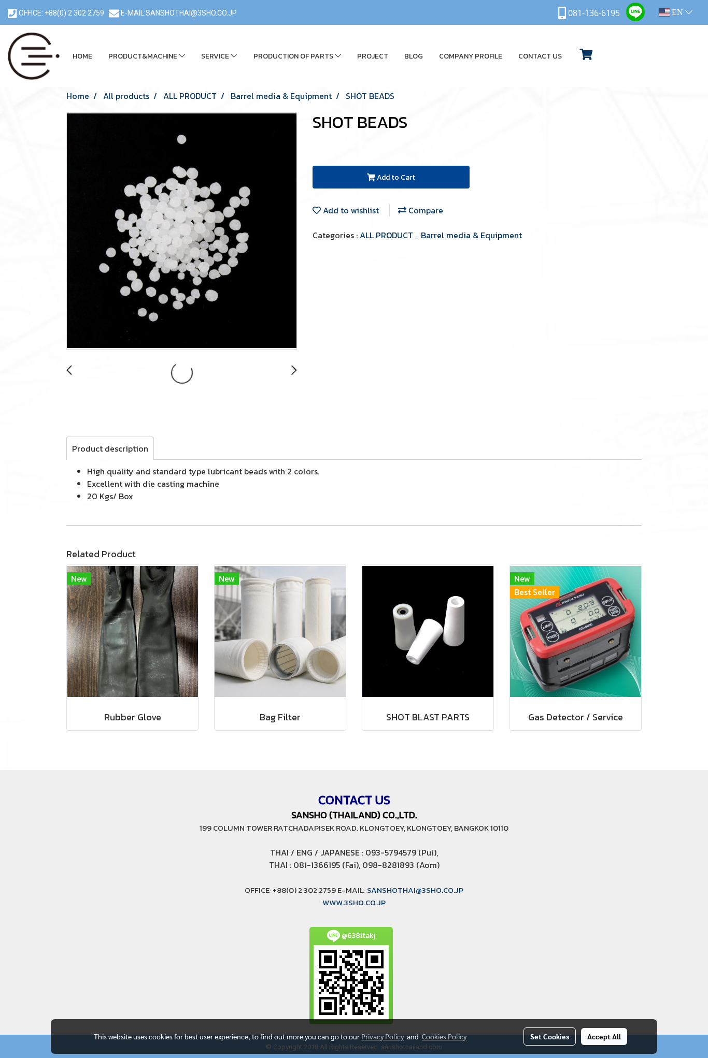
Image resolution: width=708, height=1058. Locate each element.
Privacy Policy (382, 1036)
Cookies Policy (444, 1036)
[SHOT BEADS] (181, 231)
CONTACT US (540, 56)
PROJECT (372, 56)
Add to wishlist (350, 210)
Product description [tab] (110, 448)
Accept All (604, 1036)
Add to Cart (395, 177)
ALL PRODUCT (387, 235)
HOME (82, 56)
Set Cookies (549, 1036)
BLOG (413, 56)
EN (677, 12)
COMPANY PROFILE (470, 56)
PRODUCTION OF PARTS (294, 56)
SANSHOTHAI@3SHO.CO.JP (191, 13)
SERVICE (216, 56)
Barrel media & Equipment (471, 235)
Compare (424, 210)
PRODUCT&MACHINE (143, 56)
